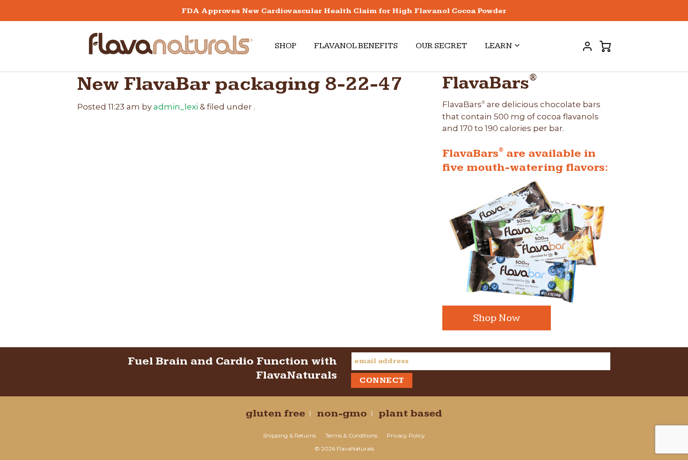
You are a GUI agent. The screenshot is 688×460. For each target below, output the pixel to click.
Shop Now (496, 318)
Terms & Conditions (351, 435)
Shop (285, 46)
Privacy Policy (406, 435)
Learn (498, 46)
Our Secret (441, 46)
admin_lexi (176, 106)
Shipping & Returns (289, 435)
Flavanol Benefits (356, 46)
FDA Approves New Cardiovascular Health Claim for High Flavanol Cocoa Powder (344, 11)
